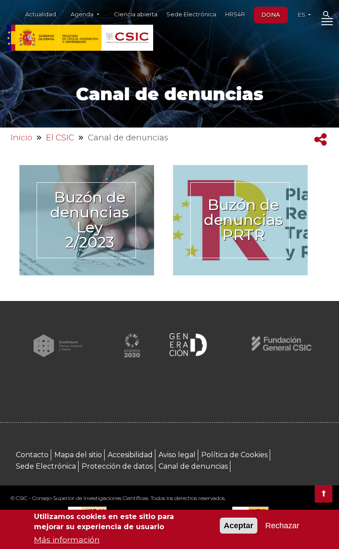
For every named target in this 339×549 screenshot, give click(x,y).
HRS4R (235, 14)
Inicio (21, 138)
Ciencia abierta (136, 14)
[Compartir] (320, 139)
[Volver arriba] (323, 494)
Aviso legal (177, 455)
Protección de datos (117, 466)
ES (302, 14)
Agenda (83, 14)
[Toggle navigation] (327, 23)
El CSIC (60, 138)
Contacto (32, 455)
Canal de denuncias (193, 466)
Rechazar (282, 525)
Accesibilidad (130, 455)
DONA (270, 14)
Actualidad (40, 14)
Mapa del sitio (78, 455)
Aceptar (238, 525)
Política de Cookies (234, 455)
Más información (67, 539)
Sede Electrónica (191, 14)
